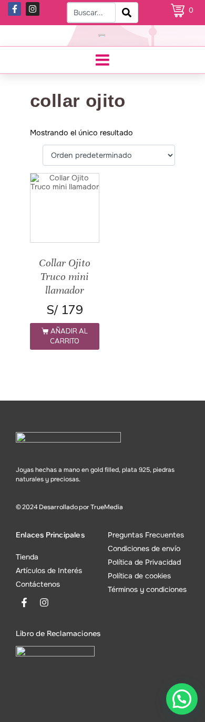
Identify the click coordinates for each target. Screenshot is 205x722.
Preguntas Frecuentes (146, 535)
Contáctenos (38, 584)
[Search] (127, 13)
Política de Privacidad (144, 562)
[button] (182, 699)
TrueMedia (106, 507)
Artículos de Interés (49, 570)
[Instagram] (32, 9)
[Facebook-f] (15, 9)
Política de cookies (139, 575)
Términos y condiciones (147, 589)
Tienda (27, 557)
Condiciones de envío (144, 548)
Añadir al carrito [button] (69, 336)
